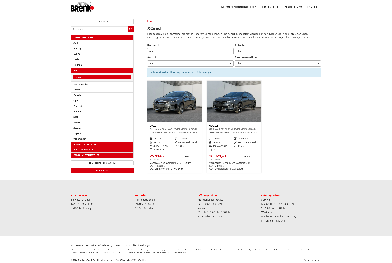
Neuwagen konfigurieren (239, 7)
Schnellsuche (102, 21)
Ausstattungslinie (246, 57)
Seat (76, 116)
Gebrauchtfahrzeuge (86, 155)
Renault (78, 111)
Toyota (77, 133)
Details (186, 156)
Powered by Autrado (312, 260)
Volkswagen (80, 138)
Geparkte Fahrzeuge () (104, 162)
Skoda (77, 122)
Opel (76, 100)
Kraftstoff (153, 45)
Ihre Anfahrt (270, 7)
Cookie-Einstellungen (140, 245)
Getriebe (240, 45)
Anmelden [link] (103, 170)
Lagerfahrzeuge (83, 37)
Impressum (77, 245)
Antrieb (151, 57)
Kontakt (312, 7)
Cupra (77, 53)
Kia (75, 70)
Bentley (77, 48)
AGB (87, 245)
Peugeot (78, 106)
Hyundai (78, 64)
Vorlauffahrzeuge (85, 144)
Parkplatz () (293, 7)
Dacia (76, 59)
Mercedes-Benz (81, 84)
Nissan (77, 89)
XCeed (78, 77)
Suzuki (77, 127)
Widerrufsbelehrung (101, 245)
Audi (76, 42)
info (149, 21)
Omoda (77, 95)
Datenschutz (120, 245)
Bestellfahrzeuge (84, 149)
